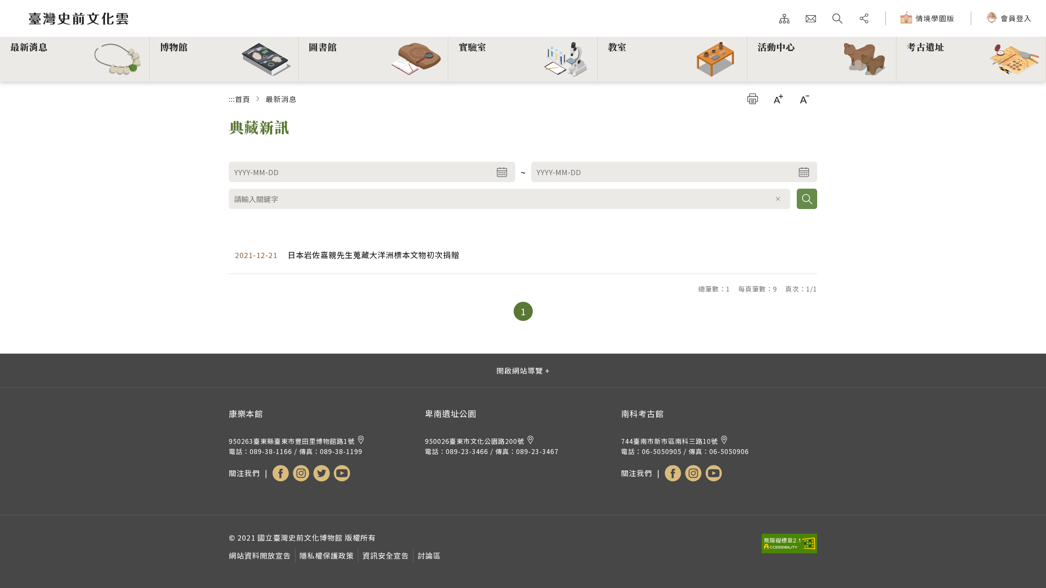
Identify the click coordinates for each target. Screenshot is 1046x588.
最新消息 (281, 99)
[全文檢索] (837, 18)
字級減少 (804, 98)
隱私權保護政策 (326, 555)
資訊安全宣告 (385, 555)
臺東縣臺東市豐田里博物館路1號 (292, 441)
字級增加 (778, 98)
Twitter (321, 473)
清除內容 (778, 199)
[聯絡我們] (811, 18)
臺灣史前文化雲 (128, 19)
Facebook (281, 473)
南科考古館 (642, 413)
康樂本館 (246, 413)
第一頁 (476, 311)
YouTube (342, 473)
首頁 (242, 99)
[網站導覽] (784, 18)
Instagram (301, 473)
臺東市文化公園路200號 (474, 441)
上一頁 (500, 311)
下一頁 (546, 311)
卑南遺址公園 (450, 413)
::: (232, 99)
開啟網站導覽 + (523, 370)
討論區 (429, 555)
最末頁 (569, 311)
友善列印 (752, 98)
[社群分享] (864, 18)
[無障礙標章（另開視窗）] (789, 550)
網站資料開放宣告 (260, 555)
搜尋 (807, 199)
